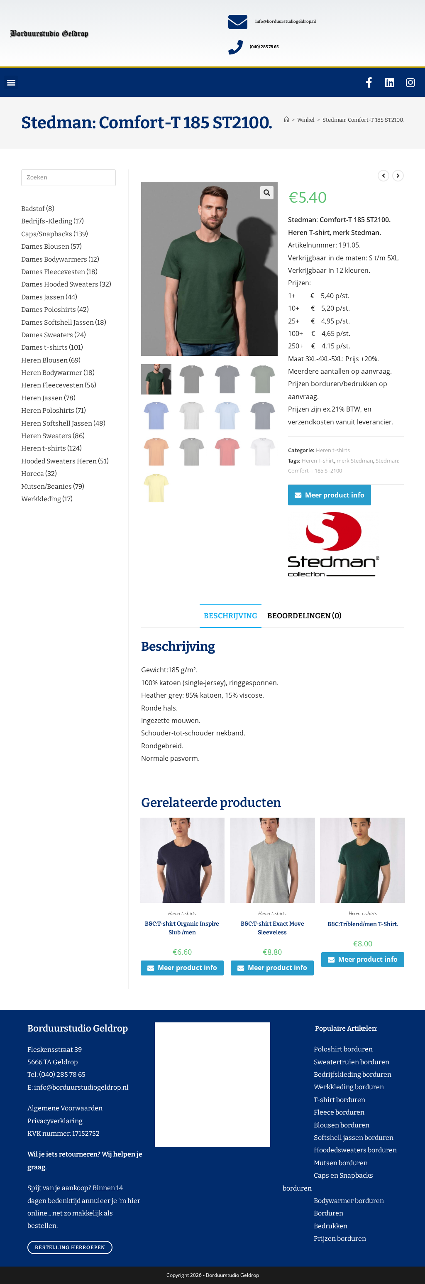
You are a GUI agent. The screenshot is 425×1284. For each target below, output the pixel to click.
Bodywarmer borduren (333, 1201)
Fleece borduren (323, 1112)
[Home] (286, 120)
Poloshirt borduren (339, 1049)
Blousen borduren (326, 1125)
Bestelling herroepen (70, 1247)
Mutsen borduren (338, 1163)
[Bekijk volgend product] (398, 175)
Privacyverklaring (55, 1121)
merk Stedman (355, 460)
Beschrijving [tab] (230, 615)
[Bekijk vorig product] (383, 175)
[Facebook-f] (369, 82)
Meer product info (334, 495)
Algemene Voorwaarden (65, 1108)
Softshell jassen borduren (338, 1138)
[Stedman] (333, 544)
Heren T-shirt (318, 460)
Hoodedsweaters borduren (340, 1150)
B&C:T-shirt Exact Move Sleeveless (272, 928)
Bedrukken (315, 1226)
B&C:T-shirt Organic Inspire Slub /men (182, 928)
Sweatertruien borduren (336, 1062)
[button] (11, 82)
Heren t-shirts (333, 450)
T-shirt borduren (324, 1100)
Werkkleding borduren (333, 1087)
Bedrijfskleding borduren (337, 1074)
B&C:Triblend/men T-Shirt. (362, 924)
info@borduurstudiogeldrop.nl (285, 21)
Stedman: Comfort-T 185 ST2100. (363, 120)
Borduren (333, 1213)
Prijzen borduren (324, 1238)
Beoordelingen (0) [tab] (304, 615)
